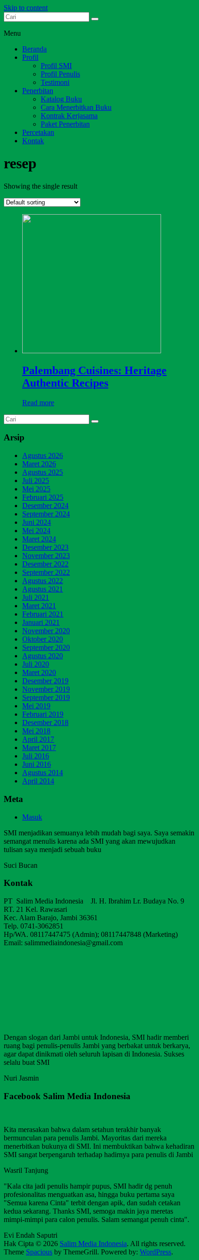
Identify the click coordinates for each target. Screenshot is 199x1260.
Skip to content (26, 8)
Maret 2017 (39, 747)
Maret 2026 (39, 464)
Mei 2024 (36, 531)
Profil (30, 57)
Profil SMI (56, 66)
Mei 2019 (36, 706)
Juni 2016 (36, 764)
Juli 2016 (35, 756)
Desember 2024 (45, 505)
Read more (38, 403)
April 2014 (38, 781)
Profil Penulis (60, 74)
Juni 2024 (36, 522)
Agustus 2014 (42, 772)
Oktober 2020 (42, 639)
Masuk (32, 817)
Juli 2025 (35, 480)
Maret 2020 (39, 672)
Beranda (34, 49)
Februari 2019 (42, 714)
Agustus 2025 (42, 472)
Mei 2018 (36, 731)
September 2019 (46, 697)
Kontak (33, 141)
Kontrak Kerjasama (69, 116)
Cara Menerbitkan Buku (76, 107)
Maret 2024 (39, 539)
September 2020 (46, 647)
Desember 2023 (45, 547)
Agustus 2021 (42, 589)
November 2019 (46, 689)
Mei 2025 (36, 489)
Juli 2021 (35, 597)
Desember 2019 (45, 681)
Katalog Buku (61, 99)
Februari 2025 (42, 497)
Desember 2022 (45, 564)
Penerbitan (37, 91)
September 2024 (46, 514)
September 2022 (46, 572)
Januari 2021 (41, 622)
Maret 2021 (39, 606)
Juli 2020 (35, 664)
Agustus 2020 (42, 656)
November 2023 (46, 556)
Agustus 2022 (42, 581)
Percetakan (38, 132)
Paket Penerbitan (65, 124)
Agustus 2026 (42, 455)
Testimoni (55, 82)
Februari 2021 (42, 614)
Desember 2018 (45, 722)
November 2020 (46, 631)
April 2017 (38, 739)
